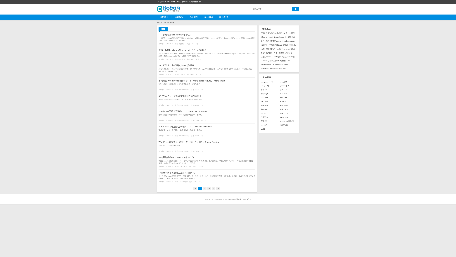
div (283, 101)
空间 (283, 90)
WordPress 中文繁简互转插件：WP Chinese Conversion (185, 127)
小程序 (284, 125)
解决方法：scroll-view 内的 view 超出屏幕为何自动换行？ (282, 37)
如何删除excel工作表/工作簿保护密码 (274, 65)
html (283, 98)
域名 (264, 90)
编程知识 (208, 17)
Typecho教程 (183, 182)
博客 (284, 113)
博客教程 (179, 17)
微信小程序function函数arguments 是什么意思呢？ (183, 50)
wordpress (267, 82)
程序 (264, 98)
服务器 (265, 94)
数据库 (265, 117)
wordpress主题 (287, 121)
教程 (264, 105)
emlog (265, 86)
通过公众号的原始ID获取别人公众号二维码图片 (278, 33)
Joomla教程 (183, 166)
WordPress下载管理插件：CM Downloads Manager (183, 111)
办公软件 (194, 17)
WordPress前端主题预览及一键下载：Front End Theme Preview (189, 142)
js (263, 129)
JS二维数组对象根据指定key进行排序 (176, 65)
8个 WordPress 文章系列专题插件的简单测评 (180, 96)
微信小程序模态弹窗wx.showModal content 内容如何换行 (282, 41)
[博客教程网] (168, 8)
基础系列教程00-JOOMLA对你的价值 (176, 157)
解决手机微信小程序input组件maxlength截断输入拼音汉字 (282, 49)
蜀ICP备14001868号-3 (243, 199)
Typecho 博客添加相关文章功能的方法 (177, 173)
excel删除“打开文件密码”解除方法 (273, 68)
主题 (284, 105)
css (264, 101)
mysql (284, 117)
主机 (283, 94)
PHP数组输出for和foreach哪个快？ (175, 35)
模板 (264, 109)
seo (264, 125)
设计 (264, 121)
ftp (263, 113)
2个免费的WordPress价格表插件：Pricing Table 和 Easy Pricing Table (192, 81)
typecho (284, 86)
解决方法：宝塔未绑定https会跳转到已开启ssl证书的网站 (282, 45)
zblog (283, 82)
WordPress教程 (184, 90)
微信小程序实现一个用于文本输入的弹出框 (276, 53)
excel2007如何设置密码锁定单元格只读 (275, 61)
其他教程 (223, 17)
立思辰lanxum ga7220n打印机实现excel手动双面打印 (280, 57)
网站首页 (164, 17)
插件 (284, 109)
